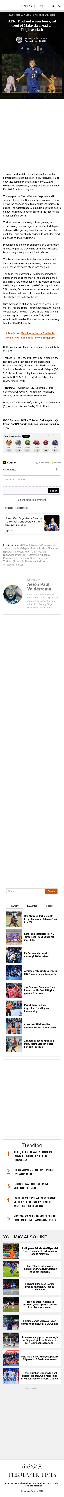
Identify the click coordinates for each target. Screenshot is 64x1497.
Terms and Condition (32, 1486)
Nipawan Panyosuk (13, 552)
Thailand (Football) (13, 561)
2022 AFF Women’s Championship (38, 545)
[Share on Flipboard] (35, 48)
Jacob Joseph (11, 548)
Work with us (39, 1483)
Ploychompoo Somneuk (16, 558)
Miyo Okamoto (50, 548)
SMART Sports (19, 424)
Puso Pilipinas (40, 424)
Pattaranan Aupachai (38, 555)
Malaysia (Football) (30, 548)
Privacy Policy (53, 1483)
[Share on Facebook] (22, 48)
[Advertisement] (32, 135)
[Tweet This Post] (28, 48)
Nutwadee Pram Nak (14, 555)
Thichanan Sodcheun (36, 561)
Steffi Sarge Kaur (39, 558)
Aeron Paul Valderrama (37, 38)
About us (9, 1483)
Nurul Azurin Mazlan (35, 552)
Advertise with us (23, 1483)
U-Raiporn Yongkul (13, 565)
